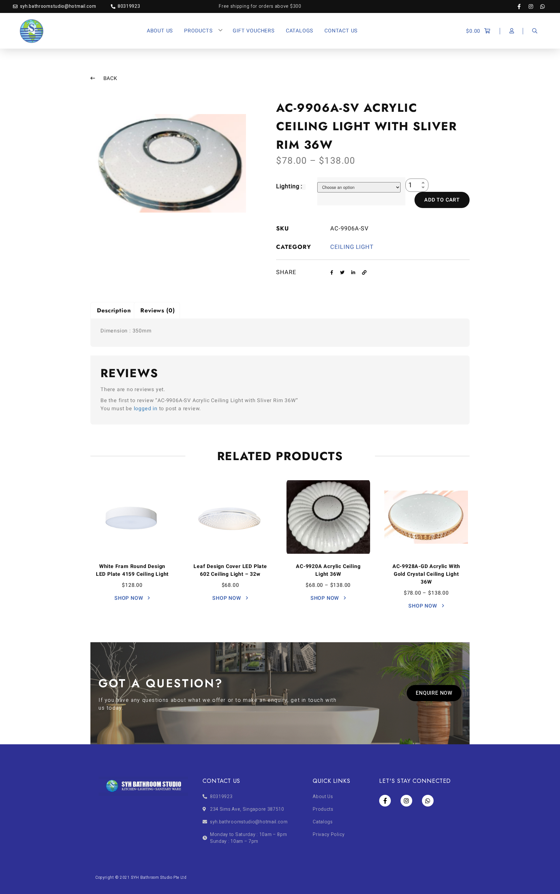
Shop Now (129, 598)
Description (114, 310)
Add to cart (442, 200)
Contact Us (341, 31)
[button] (434, 693)
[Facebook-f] (522, 6)
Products (198, 31)
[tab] (113, 310)
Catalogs (299, 31)
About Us (160, 31)
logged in (146, 408)
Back (109, 78)
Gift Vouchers (253, 31)
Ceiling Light (352, 247)
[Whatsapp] (542, 6)
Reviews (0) (157, 310)
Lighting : (289, 186)
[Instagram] (534, 6)
